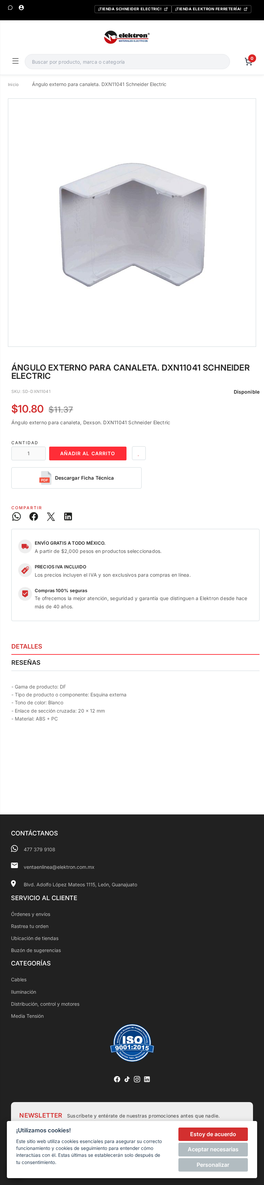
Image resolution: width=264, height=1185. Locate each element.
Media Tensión (27, 1016)
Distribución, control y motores (45, 1004)
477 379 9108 (39, 849)
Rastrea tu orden (29, 926)
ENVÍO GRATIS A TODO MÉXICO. (70, 543)
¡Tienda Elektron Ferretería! (208, 9)
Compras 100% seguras (61, 590)
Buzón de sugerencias (36, 950)
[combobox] (127, 61)
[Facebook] (117, 1079)
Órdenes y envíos (30, 914)
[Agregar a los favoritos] (139, 453)
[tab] (135, 646)
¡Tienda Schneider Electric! (130, 9)
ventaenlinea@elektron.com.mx (59, 867)
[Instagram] (137, 1079)
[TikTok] (127, 1079)
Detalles (26, 646)
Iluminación (23, 992)
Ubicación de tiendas (34, 938)
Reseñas (26, 662)
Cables (18, 979)
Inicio (13, 84)
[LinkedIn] (147, 1079)
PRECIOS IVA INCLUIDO (60, 566)
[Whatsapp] (10, 7)
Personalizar (213, 1164)
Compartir (26, 507)
